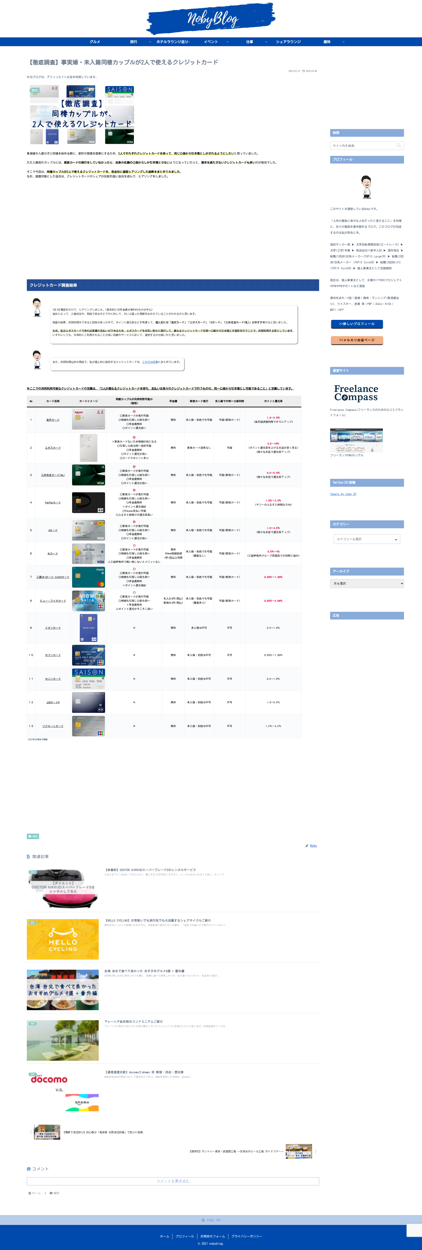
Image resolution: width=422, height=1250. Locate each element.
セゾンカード (53, 679)
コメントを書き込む (173, 1181)
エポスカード (53, 447)
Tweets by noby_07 (343, 494)
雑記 (35, 836)
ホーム (164, 1236)
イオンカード (53, 628)
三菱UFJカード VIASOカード (52, 577)
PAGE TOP (213, 1220)
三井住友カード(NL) (53, 475)
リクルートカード (53, 726)
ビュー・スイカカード (53, 600)
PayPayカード (53, 502)
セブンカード (53, 655)
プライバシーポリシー (246, 1236)
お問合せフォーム (212, 1236)
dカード (53, 530)
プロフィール (185, 1236)
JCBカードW (53, 702)
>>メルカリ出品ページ (357, 340)
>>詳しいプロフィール (357, 323)
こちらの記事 (150, 362)
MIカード (53, 553)
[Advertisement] (159, 214)
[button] (398, 145)
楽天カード (53, 420)
